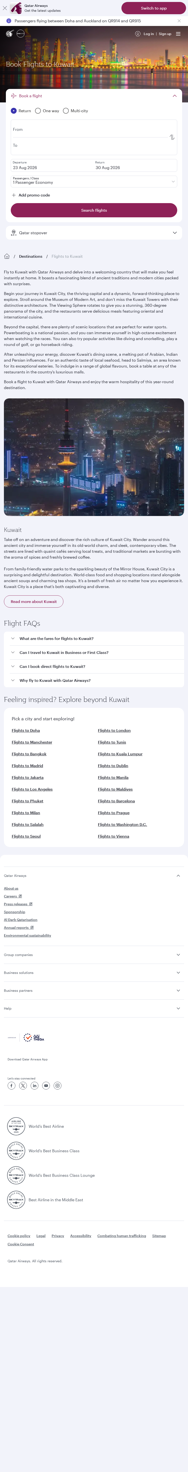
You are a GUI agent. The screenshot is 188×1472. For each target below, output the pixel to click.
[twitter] (23, 1086)
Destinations (30, 256)
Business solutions (19, 972)
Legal (41, 1236)
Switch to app (154, 8)
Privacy (58, 1236)
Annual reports (16, 927)
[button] (97, 639)
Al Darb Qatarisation (20, 920)
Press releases (15, 904)
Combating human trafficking (121, 1236)
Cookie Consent (21, 1244)
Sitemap (159, 1236)
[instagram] (57, 1086)
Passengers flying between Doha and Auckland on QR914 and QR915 (78, 20)
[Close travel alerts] (179, 21)
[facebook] (11, 1086)
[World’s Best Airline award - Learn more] (16, 1126)
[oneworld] (20, 34)
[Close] (5, 8)
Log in (149, 34)
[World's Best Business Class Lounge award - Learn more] (16, 1175)
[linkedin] (34, 1086)
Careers (10, 896)
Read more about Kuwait (34, 601)
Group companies (18, 955)
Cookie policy (19, 1236)
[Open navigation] (178, 34)
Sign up (165, 34)
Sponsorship (14, 912)
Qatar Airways (15, 875)
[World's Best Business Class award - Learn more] (16, 1151)
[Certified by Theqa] (26, 1040)
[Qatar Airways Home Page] (10, 34)
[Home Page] (7, 256)
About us (11, 888)
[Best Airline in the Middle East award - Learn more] (16, 1200)
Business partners (18, 990)
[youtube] (46, 1086)
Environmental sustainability (27, 935)
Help (8, 1008)
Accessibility (80, 1236)
